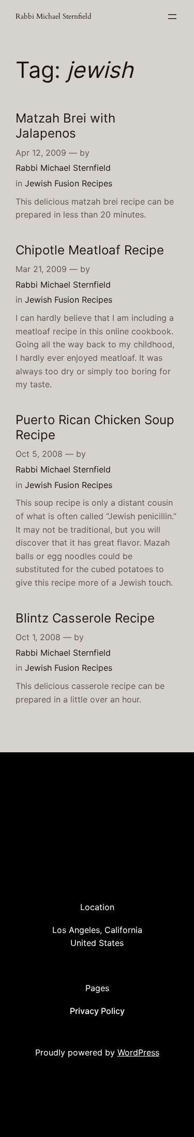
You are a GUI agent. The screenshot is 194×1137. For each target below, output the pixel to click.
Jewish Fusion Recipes (68, 183)
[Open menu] (172, 16)
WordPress (138, 1052)
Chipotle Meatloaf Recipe (90, 250)
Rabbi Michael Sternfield (53, 16)
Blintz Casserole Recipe (85, 618)
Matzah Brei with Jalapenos (65, 126)
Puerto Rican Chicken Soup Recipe (95, 427)
